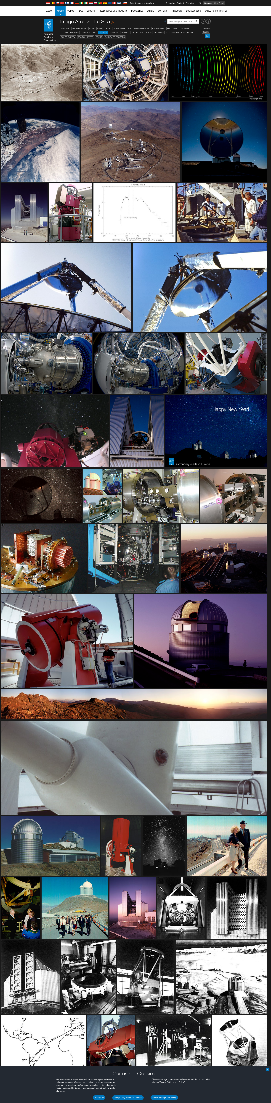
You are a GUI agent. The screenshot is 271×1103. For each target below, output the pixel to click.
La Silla (103, 33)
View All (65, 28)
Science (208, 3)
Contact (180, 3)
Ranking (205, 32)
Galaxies (184, 28)
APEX (99, 28)
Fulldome (172, 28)
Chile (107, 28)
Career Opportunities (216, 11)
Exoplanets (158, 28)
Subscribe (170, 3)
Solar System (68, 37)
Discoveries (137, 11)
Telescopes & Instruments (114, 11)
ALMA (91, 28)
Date (207, 36)
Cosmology (119, 28)
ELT (129, 28)
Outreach (163, 11)
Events (150, 11)
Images (60, 11)
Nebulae (114, 33)
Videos (70, 11)
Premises (159, 33)
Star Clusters (85, 37)
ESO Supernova (141, 28)
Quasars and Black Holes (180, 33)
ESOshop (91, 11)
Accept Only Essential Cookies (128, 1097)
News (80, 11)
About (49, 11)
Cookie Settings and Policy (164, 1097)
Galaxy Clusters (70, 33)
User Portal (219, 3)
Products (177, 11)
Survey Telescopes (115, 37)
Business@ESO (193, 11)
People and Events (142, 33)
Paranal (125, 33)
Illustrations (89, 33)
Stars (99, 37)
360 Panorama (79, 28)
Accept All (99, 1097)
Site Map (190, 3)
